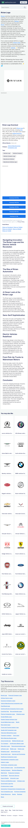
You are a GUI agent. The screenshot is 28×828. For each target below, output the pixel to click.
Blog (10, 810)
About (6, 810)
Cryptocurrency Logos (7, 786)
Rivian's (3, 16)
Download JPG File (14, 207)
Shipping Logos (20, 714)
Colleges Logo (21, 781)
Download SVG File (14, 198)
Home (2, 810)
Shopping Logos (5, 751)
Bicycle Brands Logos (16, 711)
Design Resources (6, 794)
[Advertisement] (14, 108)
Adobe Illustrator (17, 133)
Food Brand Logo (5, 706)
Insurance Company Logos (8, 700)
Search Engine (5, 778)
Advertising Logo (15, 751)
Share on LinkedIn (7, 229)
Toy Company (4, 743)
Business (19, 794)
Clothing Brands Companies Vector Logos (12, 708)
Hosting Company (6, 770)
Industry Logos (5, 762)
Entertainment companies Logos (9, 759)
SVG (21, 130)
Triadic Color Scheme (17, 810)
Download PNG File (14, 202)
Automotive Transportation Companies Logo (13, 789)
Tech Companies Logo (7, 791)
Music (2, 797)
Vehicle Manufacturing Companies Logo (11, 703)
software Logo (5, 749)
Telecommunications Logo (18, 746)
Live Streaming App (19, 767)
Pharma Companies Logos (8, 714)
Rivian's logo (16, 42)
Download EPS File (14, 211)
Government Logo (6, 754)
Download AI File (14, 216)
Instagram (15, 815)
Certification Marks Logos (17, 743)
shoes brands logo (6, 741)
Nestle (17, 722)
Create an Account (8, 806)
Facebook (9, 815)
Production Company (14, 773)
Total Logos (16, 735)
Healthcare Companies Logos (9, 757)
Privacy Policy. (21, 221)
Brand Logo (4, 695)
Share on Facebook (7, 227)
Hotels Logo (21, 749)
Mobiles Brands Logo (17, 741)
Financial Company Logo (15, 695)
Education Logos (5, 746)
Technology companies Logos (9, 765)
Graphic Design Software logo (9, 719)
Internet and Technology (18, 754)
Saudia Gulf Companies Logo (8, 730)
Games (14, 794)
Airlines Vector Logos (6, 698)
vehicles (13, 47)
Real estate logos (5, 725)
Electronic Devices (14, 775)
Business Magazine (17, 770)
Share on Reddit (17, 229)
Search (25, 7)
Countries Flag (5, 711)
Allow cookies (6, 825)
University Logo (14, 778)
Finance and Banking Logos (8, 781)
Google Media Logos (6, 717)
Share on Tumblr (6, 231)
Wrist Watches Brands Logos (8, 738)
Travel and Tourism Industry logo (10, 727)
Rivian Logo (20, 128)
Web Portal (4, 773)
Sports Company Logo (7, 767)
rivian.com (13, 143)
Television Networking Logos (8, 733)
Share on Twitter (17, 227)
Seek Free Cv (4, 812)
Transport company (6, 735)
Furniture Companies (20, 791)
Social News (4, 775)
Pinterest (21, 815)
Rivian (2, 24)
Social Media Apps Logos (7, 722)
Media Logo (13, 749)
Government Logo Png (7, 783)
